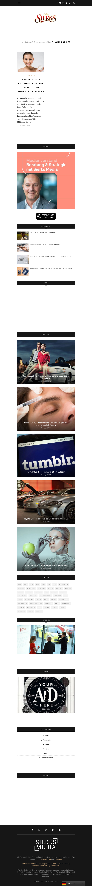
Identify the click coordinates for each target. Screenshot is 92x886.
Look (65, 595)
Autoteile (41, 588)
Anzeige (21, 588)
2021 (25, 584)
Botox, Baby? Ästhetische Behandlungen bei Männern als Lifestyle (46, 424)
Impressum (55, 866)
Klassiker (33, 595)
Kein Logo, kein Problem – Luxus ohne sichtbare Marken (46, 377)
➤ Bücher (46, 753)
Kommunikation (45, 595)
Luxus (20, 599)
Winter (30, 611)
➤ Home (46, 736)
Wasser (63, 607)
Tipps (39, 607)
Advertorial (64, 584)
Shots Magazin (45, 859)
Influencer (22, 595)
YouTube (39, 611)
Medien (38, 599)
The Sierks (31, 607)
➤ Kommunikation (46, 758)
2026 (54, 584)
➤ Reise (46, 749)
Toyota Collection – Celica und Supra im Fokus (46, 519)
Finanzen (38, 592)
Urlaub (54, 607)
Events (20, 592)
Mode (46, 599)
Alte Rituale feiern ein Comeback (43, 233)
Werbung (21, 611)
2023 (37, 584)
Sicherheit (66, 603)
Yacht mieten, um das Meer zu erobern (45, 245)
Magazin (31, 75)
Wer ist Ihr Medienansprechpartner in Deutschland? (50, 256)
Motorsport (63, 599)
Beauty (50, 588)
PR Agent (58, 859)
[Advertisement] (46, 309)
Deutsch (70, 883)
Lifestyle (57, 595)
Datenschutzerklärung (41, 866)
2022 (31, 584)
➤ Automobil (46, 740)
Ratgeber (48, 603)
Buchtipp (59, 588)
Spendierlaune (63, 863)
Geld (46, 592)
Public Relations (36, 603)
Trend (46, 607)
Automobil (31, 588)
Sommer (21, 607)
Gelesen (54, 592)
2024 (43, 584)
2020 (19, 584)
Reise (57, 603)
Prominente (22, 603)
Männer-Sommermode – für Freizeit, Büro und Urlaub (51, 268)
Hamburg (63, 592)
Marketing (29, 599)
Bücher (68, 588)
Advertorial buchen (29, 863)
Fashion (29, 592)
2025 (49, 584)
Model (53, 599)
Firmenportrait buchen (47, 863)
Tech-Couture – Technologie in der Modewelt (46, 566)
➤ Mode (46, 744)
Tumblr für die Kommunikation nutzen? (46, 472)
